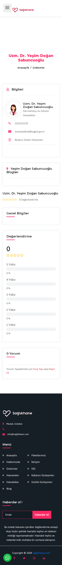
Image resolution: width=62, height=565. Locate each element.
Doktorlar (12, 468)
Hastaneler (12, 475)
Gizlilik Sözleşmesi (41, 482)
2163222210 (21, 123)
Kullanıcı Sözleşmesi (42, 475)
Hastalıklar (12, 482)
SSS (33, 468)
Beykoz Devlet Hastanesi (29, 139)
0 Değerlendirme (28, 199)
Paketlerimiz (38, 455)
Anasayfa (23, 67)
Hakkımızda (13, 462)
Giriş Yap (38, 369)
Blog (9, 488)
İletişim (35, 462)
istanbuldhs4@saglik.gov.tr (30, 131)
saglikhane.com (41, 552)
